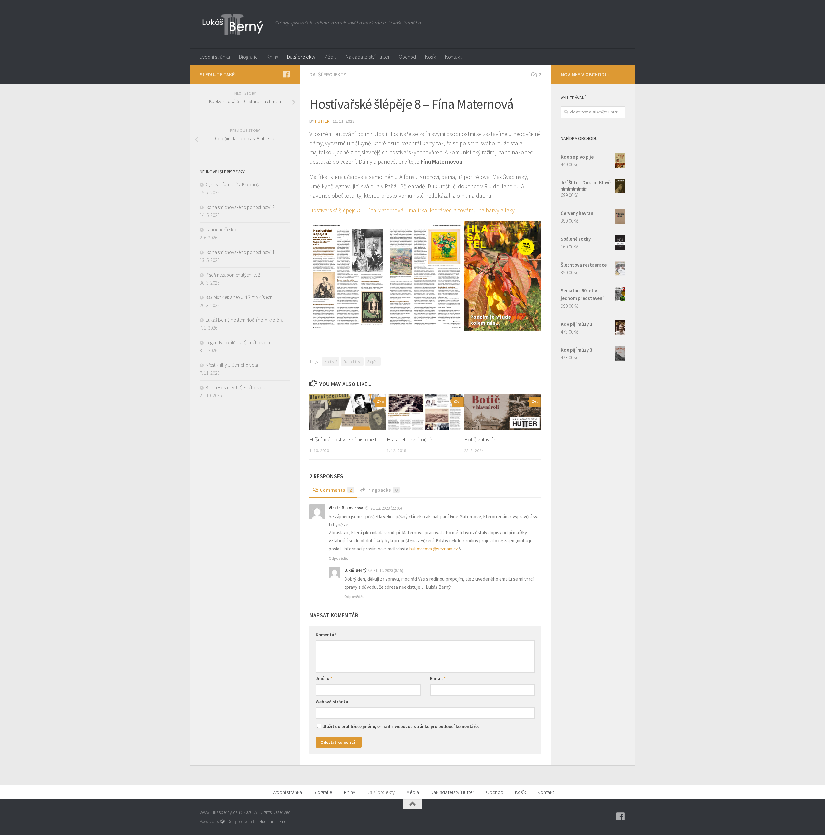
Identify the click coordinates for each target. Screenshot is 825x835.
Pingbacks (382, 490)
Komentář (326, 634)
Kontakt (453, 56)
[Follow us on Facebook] (286, 74)
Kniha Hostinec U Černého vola (236, 387)
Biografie (248, 56)
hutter (322, 121)
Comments (336, 490)
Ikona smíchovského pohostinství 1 (240, 252)
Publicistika (352, 361)
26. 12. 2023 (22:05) (385, 508)
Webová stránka (332, 701)
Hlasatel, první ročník (409, 439)
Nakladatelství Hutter (368, 56)
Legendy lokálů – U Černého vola (238, 342)
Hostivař (330, 361)
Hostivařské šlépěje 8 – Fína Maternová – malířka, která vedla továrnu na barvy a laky (412, 210)
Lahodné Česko (221, 230)
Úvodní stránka (214, 56)
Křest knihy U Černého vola (232, 365)
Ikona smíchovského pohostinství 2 (240, 207)
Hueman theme (272, 821)
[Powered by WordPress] (222, 822)
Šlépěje (372, 361)
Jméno (324, 678)
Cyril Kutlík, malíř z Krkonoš (232, 184)
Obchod (407, 56)
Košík (430, 56)
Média (330, 56)
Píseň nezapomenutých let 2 (233, 275)
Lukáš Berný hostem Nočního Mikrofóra (245, 320)
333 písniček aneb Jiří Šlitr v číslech (239, 297)
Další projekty (301, 56)
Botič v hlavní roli (482, 439)
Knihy (272, 56)
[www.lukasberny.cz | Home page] (233, 24)
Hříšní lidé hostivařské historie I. (343, 439)
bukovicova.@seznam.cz (433, 549)
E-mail (438, 678)
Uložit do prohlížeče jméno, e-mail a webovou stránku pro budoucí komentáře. (400, 726)
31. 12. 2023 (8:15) (388, 570)
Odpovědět (338, 558)
